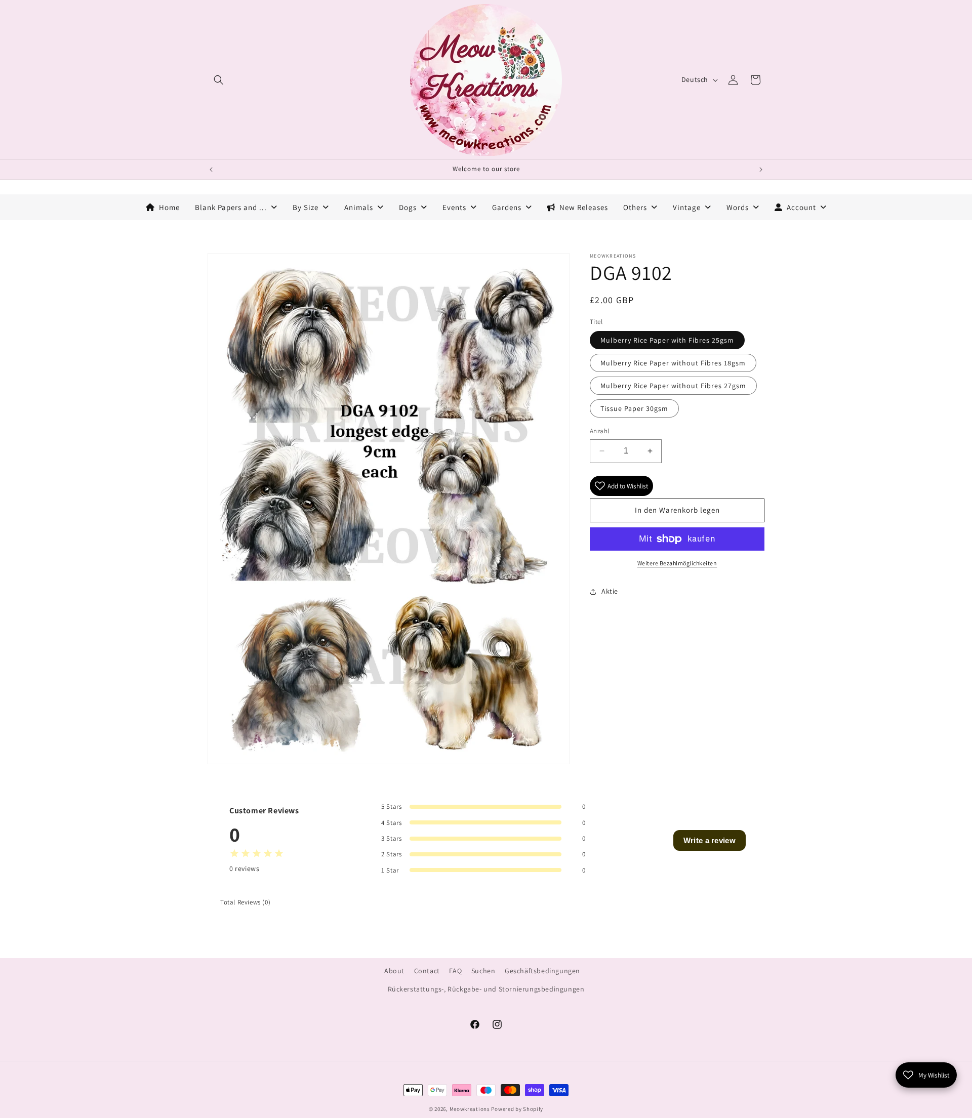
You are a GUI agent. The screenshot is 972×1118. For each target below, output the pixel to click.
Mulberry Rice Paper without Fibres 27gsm (673, 385)
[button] (219, 80)
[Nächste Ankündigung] (761, 169)
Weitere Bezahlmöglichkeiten (677, 563)
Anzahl (599, 431)
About (394, 970)
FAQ (455, 970)
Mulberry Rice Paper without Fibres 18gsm (673, 362)
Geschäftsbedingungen (542, 970)
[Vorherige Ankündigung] (211, 169)
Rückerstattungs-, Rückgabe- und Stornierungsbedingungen (486, 988)
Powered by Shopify (517, 1108)
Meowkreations (470, 1108)
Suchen (483, 970)
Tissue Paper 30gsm (634, 408)
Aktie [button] (609, 591)
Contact (427, 970)
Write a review (709, 840)
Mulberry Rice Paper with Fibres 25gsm (667, 340)
